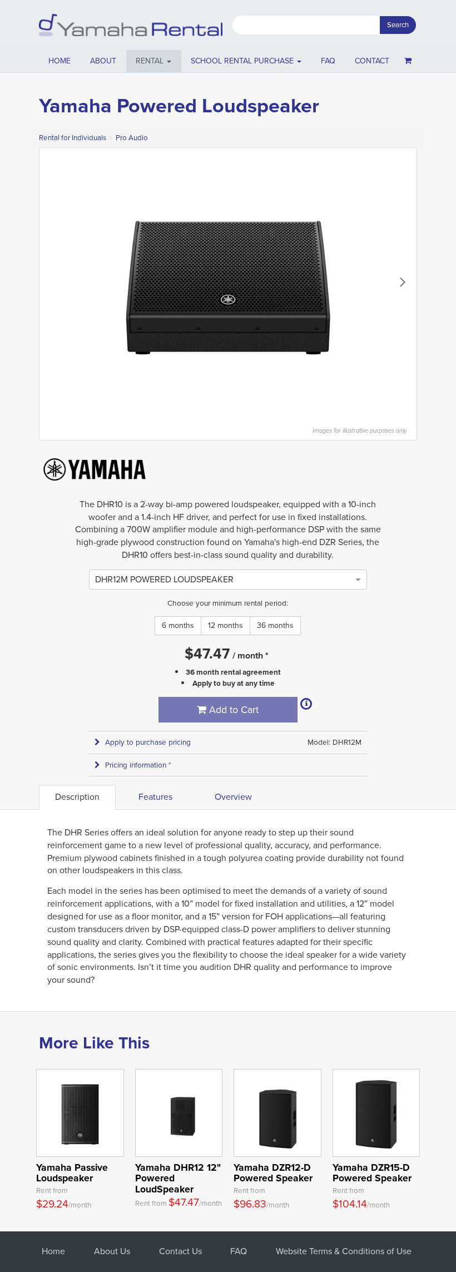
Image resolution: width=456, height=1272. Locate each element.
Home (59, 61)
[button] (153, 61)
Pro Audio (132, 137)
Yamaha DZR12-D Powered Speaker (273, 1172)
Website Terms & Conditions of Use (344, 1251)
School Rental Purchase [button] (243, 61)
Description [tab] (77, 796)
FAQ (328, 61)
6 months (178, 625)
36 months (275, 625)
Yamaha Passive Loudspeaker (72, 1172)
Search (398, 24)
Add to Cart (232, 709)
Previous (53, 281)
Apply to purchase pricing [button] (148, 742)
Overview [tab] (233, 796)
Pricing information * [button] (138, 765)
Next (402, 281)
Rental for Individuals (72, 137)
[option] (164, 579)
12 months (225, 625)
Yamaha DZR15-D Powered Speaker (372, 1172)
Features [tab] (155, 796)
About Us (112, 1251)
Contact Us (180, 1251)
